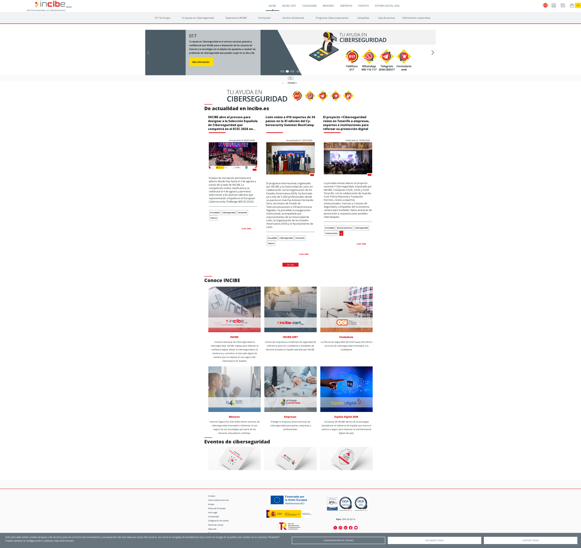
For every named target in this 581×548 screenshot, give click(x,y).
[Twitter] (335, 528)
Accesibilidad (213, 516)
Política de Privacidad (216, 508)
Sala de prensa (386, 18)
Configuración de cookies (218, 520)
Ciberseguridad (228, 212)
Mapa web (212, 529)
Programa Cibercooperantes (332, 18)
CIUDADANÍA (309, 5)
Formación (264, 18)
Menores (234, 416)
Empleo (211, 504)
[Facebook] (351, 528)
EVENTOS (363, 5)
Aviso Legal (212, 512)
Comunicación (331, 233)
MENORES (328, 5)
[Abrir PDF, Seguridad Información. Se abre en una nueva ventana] (345, 504)
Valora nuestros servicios (218, 500)
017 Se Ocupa (162, 18)
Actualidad (214, 212)
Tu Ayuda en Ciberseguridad (198, 18)
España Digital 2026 (346, 416)
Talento (213, 218)
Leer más (246, 228)
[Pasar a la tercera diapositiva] (293, 71)
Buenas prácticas (344, 228)
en (578, 5)
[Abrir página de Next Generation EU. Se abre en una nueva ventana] (290, 501)
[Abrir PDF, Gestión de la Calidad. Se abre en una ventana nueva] (361, 504)
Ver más (290, 264)
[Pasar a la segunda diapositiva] (288, 71)
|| (290, 78)
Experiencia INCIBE (236, 18)
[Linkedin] (345, 528)
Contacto (211, 496)
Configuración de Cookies (338, 540)
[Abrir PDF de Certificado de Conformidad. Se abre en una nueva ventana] (332, 503)
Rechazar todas (434, 540)
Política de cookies (215, 525)
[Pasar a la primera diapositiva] (282, 71)
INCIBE (272, 5)
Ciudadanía (346, 337)
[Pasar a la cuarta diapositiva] (298, 71)
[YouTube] (356, 528)
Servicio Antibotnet (293, 18)
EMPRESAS (346, 5)
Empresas (290, 416)
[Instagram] (340, 528)
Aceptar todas (530, 540)
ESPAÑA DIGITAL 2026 (387, 5)
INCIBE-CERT (289, 5)
